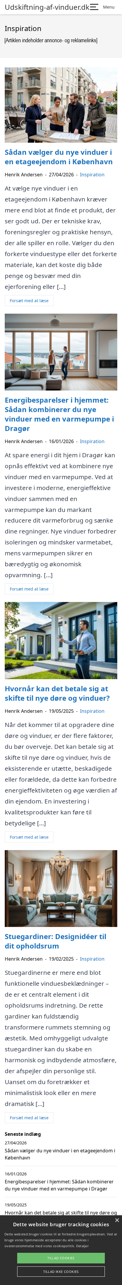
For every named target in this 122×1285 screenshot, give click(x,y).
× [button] (117, 1220)
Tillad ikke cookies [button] (61, 1271)
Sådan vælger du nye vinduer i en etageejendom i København (60, 1154)
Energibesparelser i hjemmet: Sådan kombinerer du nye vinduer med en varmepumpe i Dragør (59, 1185)
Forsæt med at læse (29, 300)
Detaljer (82, 1246)
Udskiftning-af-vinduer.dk (47, 7)
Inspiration (92, 174)
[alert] (61, 1250)
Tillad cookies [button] (61, 1258)
